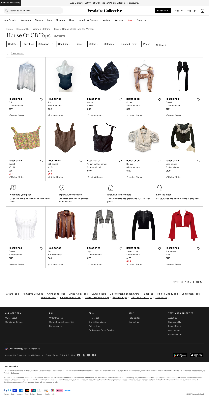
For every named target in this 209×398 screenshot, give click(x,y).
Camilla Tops (98, 294)
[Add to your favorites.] (41, 99)
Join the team (174, 330)
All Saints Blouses (33, 294)
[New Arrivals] (18, 20)
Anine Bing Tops (56, 294)
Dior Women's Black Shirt (124, 294)
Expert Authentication (70, 194)
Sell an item (162, 10)
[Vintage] (113, 20)
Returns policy (56, 326)
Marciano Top (48, 297)
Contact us (134, 322)
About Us (141, 20)
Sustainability (174, 322)
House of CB (22, 29)
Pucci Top (148, 294)
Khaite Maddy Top (167, 294)
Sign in (179, 10)
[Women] (45, 20)
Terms (48, 355)
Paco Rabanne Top (70, 297)
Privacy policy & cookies (64, 355)
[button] (202, 11)
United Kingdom (17, 394)
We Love (119, 20)
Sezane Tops (120, 297)
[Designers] (33, 20)
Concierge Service (13, 322)
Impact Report (175, 326)
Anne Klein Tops (78, 294)
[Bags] (76, 20)
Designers (26, 20)
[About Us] (148, 20)
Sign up (191, 10)
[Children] (67, 20)
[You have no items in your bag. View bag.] (202, 11)
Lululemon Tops (191, 294)
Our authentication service (61, 322)
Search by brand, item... (21, 10)
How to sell (94, 317)
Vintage (106, 20)
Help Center (134, 317)
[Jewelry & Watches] (100, 20)
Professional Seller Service (101, 330)
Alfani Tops (12, 294)
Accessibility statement (15, 355)
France (6, 394)
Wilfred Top (161, 297)
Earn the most (163, 194)
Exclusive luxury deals (119, 194)
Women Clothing (42, 29)
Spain (47, 394)
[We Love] (126, 20)
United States (30, 394)
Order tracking (56, 317)
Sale (130, 20)
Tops (56, 29)
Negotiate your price (21, 194)
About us (172, 317)
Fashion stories (175, 334)
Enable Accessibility (10, 2)
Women (39, 20)
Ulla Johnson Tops (141, 297)
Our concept (11, 317)
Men (49, 20)
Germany (40, 394)
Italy (53, 394)
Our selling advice (97, 322)
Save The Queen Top (97, 297)
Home (9, 29)
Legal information (35, 355)
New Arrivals (10, 20)
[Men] (54, 20)
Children (60, 20)
